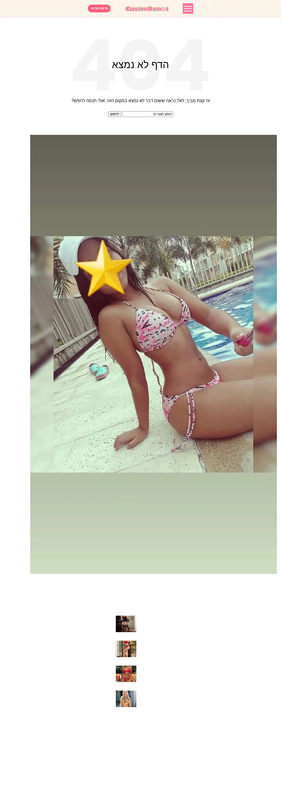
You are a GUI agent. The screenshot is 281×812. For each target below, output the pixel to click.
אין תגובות (77, 627)
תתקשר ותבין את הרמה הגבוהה (82, 618)
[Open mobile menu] (188, 8)
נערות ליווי (127, 781)
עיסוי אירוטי (125, 750)
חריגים (130, 730)
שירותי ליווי (126, 740)
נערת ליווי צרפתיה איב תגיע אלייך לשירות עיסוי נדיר (65, 668)
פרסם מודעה (99, 8)
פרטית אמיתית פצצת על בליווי (84, 693)
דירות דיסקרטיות (121, 771)
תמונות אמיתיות (121, 760)
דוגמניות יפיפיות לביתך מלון (86, 643)
